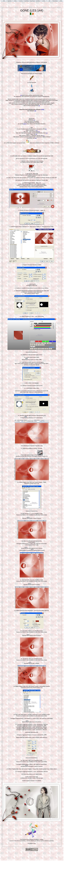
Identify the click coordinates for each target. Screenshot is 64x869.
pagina (25, 123)
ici (43, 135)
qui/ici (42, 109)
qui (21, 95)
